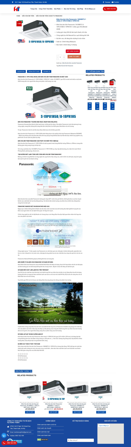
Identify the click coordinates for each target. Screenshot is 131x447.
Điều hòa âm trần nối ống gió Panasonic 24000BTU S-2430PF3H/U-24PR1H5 (99, 92)
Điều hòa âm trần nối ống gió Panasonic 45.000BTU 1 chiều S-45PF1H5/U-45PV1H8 (30, 405)
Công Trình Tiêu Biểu (45, 9)
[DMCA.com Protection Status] (42, 439)
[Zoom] (19, 41)
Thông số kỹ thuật (34, 71)
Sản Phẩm (57, 9)
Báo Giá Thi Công (69, 9)
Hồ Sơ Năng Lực (90, 9)
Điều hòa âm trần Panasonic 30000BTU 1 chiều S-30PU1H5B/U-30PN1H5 (114, 92)
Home (18, 16)
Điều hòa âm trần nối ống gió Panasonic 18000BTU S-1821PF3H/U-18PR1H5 (92, 92)
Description (21, 71)
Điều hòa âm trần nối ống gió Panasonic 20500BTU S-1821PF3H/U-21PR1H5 (107, 92)
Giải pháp (80, 9)
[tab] (21, 71)
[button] (110, 9)
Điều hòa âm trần (28, 16)
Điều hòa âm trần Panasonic (66, 65)
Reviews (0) (46, 71)
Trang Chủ (33, 9)
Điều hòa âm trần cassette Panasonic (49, 16)
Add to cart (74, 56)
